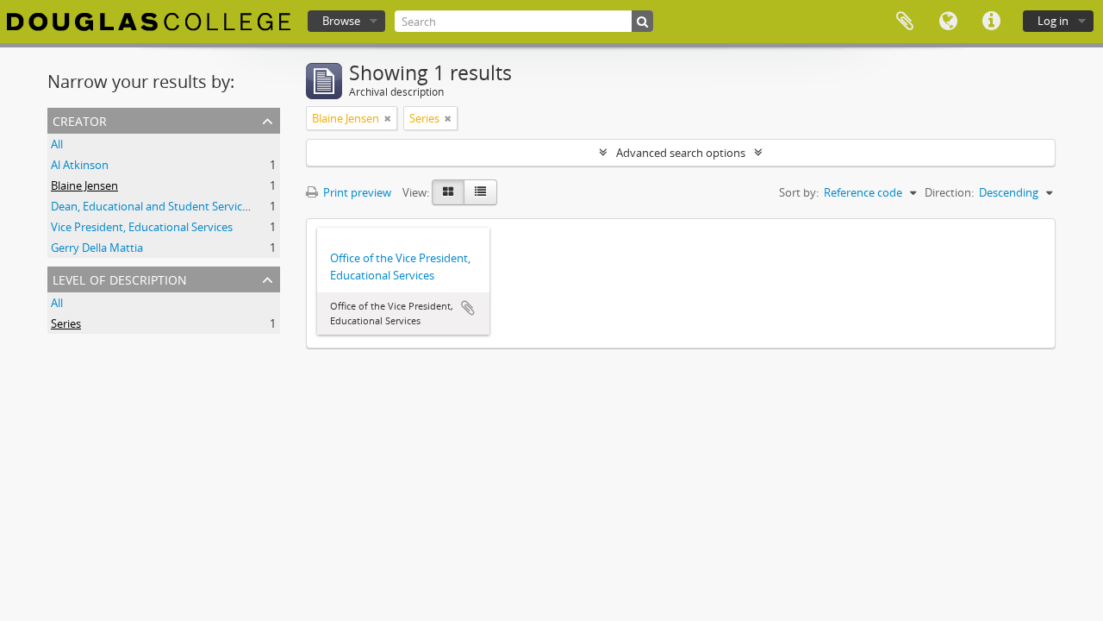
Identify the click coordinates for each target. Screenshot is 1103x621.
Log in (1053, 20)
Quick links (991, 21)
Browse (341, 20)
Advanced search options (680, 152)
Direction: (949, 192)
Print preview (356, 192)
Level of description (120, 278)
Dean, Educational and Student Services (152, 206)
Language (947, 21)
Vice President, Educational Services (142, 227)
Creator (80, 119)
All (57, 144)
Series (66, 323)
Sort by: (799, 192)
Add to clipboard (468, 308)
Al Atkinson (80, 164)
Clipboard (904, 21)
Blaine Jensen (84, 185)
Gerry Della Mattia (97, 247)
